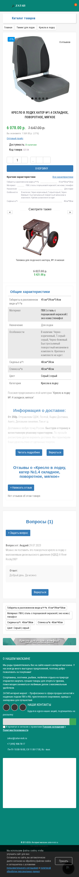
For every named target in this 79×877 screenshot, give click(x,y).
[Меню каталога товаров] (6, 18)
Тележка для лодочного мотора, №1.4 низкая (40, 260)
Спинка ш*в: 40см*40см (50, 622)
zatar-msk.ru (53, 842)
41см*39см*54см (51, 299)
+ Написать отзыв (21, 487)
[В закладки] (33, 160)
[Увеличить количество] (24, 160)
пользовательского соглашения (22, 868)
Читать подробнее (29, 452)
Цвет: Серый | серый (18, 627)
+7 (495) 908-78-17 (16, 743)
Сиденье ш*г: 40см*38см (20, 622)
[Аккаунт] (61, 5)
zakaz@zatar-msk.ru (17, 738)
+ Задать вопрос (18, 533)
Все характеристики (63, 176)
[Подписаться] (72, 721)
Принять (63, 861)
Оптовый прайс (15, 138)
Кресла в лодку (49, 383)
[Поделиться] (47, 160)
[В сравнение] (39, 160)
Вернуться (55, 452)
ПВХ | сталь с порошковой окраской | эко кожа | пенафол (54, 314)
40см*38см (47, 362)
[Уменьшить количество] (10, 160)
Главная (8, 27)
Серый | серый (49, 375)
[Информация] (5, 5)
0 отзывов (64, 42)
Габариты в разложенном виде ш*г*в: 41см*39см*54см (36, 607)
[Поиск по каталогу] (68, 5)
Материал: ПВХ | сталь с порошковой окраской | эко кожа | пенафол (38, 615)
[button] (32, 98)
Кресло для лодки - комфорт (40, 640)
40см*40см (47, 369)
